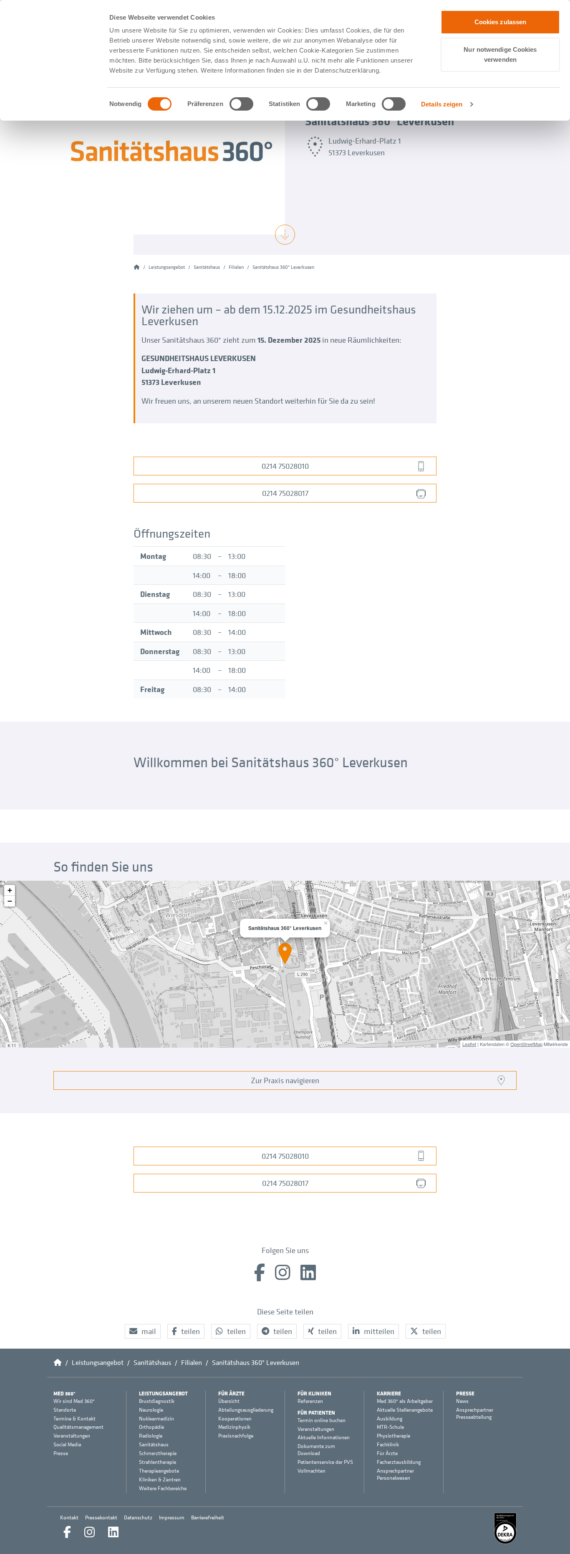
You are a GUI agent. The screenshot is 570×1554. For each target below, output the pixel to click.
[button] (143, 1331)
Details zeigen (441, 104)
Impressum (171, 1517)
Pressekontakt (101, 1517)
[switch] (241, 104)
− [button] (10, 901)
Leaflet (469, 1044)
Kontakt (69, 1517)
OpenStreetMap (526, 1044)
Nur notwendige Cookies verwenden (500, 54)
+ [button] (10, 890)
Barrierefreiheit (207, 1517)
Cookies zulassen (500, 21)
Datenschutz (138, 1517)
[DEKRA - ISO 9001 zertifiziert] (505, 1528)
